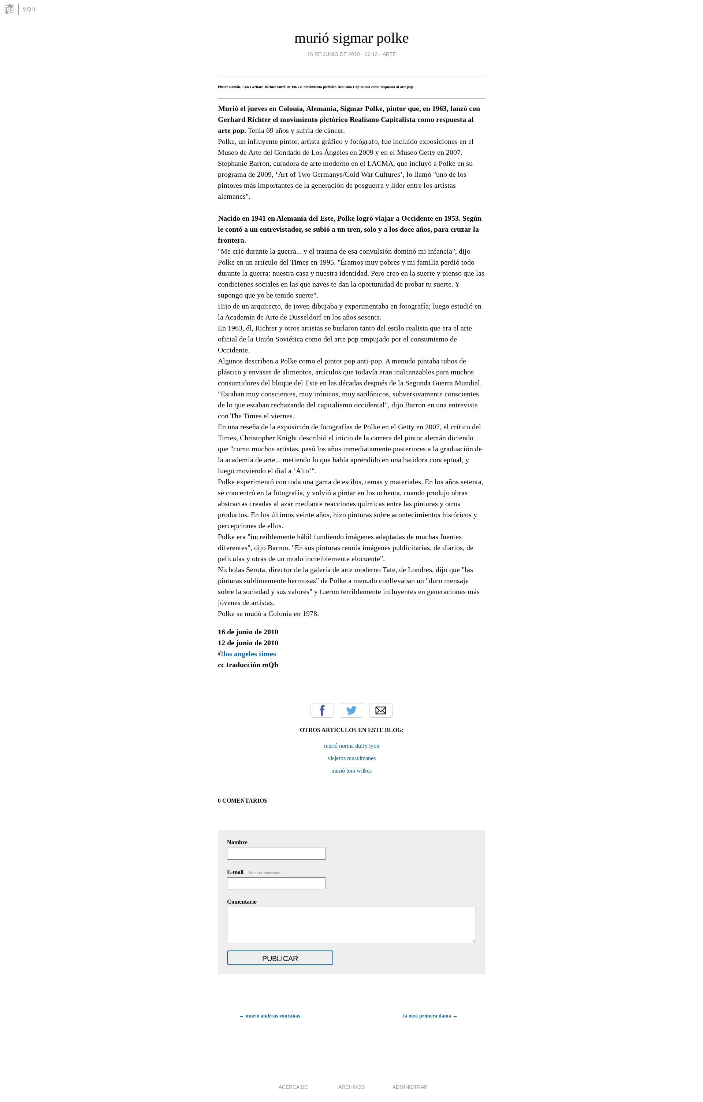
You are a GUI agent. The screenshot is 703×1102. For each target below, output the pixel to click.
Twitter (351, 710)
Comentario (242, 902)
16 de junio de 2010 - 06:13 (342, 54)
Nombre (237, 842)
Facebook (322, 710)
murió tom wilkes (351, 770)
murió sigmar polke (351, 38)
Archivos (351, 1087)
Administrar (410, 1087)
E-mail (254, 872)
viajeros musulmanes (352, 758)
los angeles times (249, 654)
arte (389, 54)
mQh (29, 9)
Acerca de (293, 1087)
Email (381, 710)
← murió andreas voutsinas (269, 1016)
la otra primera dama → (430, 1016)
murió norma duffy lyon (351, 746)
